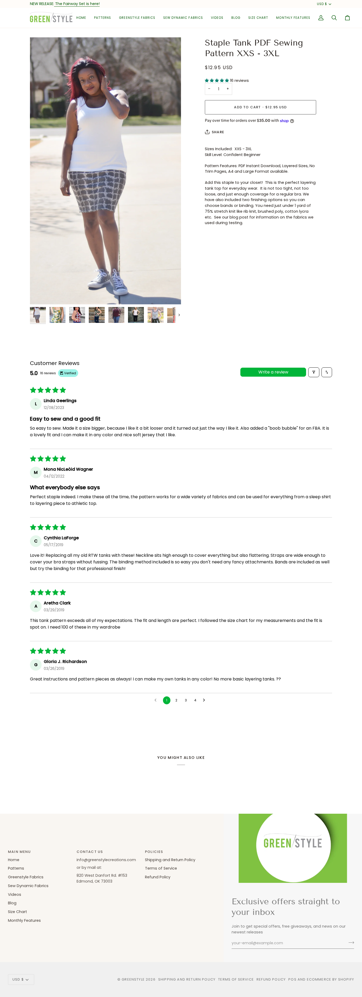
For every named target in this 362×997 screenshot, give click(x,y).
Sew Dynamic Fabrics (28, 885)
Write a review (273, 372)
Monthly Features (24, 920)
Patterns (16, 868)
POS (292, 979)
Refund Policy (157, 877)
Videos (14, 894)
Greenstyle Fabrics (25, 877)
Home (13, 859)
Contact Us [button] (90, 851)
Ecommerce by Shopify (330, 979)
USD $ (322, 4)
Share (218, 132)
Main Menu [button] (19, 851)
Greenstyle (133, 979)
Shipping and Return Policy (170, 859)
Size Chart (17, 911)
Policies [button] (154, 851)
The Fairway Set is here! (77, 3)
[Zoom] (105, 170)
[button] (102, 18)
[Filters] (313, 372)
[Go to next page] (205, 700)
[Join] (349, 942)
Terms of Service (161, 868)
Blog (12, 903)
